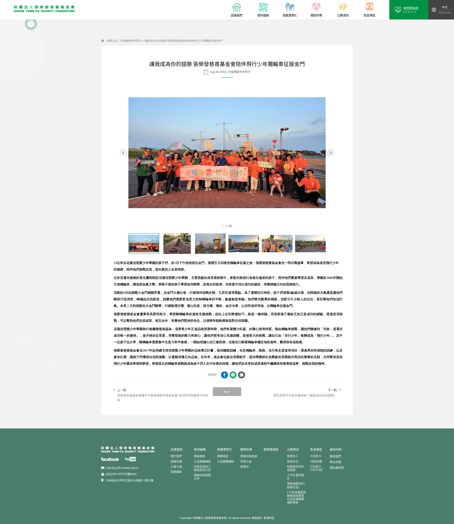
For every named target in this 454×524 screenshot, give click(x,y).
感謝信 (244, 466)
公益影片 (316, 456)
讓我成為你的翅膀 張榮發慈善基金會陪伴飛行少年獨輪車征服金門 (183, 40)
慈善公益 (112, 40)
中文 (445, 7)
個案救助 (199, 456)
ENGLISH (444, 12)
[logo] (127, 449)
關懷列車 (246, 449)
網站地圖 (335, 462)
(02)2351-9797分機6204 (121, 474)
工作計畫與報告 (295, 476)
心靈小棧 (176, 466)
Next (330, 153)
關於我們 (176, 456)
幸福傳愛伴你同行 (131, 40)
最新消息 (336, 449)
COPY (241, 374)
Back (227, 391)
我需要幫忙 (224, 449)
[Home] (102, 40)
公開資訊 (293, 449)
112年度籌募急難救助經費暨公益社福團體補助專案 (296, 497)
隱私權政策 (337, 467)
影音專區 (316, 449)
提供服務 (200, 449)
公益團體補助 (202, 461)
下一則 (305, 392)
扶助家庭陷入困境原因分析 (202, 468)
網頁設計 (257, 518)
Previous (124, 153)
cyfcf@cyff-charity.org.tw (122, 468)
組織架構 (176, 461)
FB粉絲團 (316, 461)
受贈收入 (292, 456)
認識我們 (177, 449)
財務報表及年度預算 (295, 468)
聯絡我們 (335, 456)
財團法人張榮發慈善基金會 (44, 8)
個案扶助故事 (248, 456)
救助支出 (292, 461)
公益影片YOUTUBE (316, 468)
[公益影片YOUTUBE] (130, 459)
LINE (233, 374)
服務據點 (176, 471)
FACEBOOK (224, 374)
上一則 (162, 395)
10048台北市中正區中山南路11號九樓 (129, 480)
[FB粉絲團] (110, 459)
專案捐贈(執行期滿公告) (296, 485)
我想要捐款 (271, 449)
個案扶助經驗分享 (202, 476)
